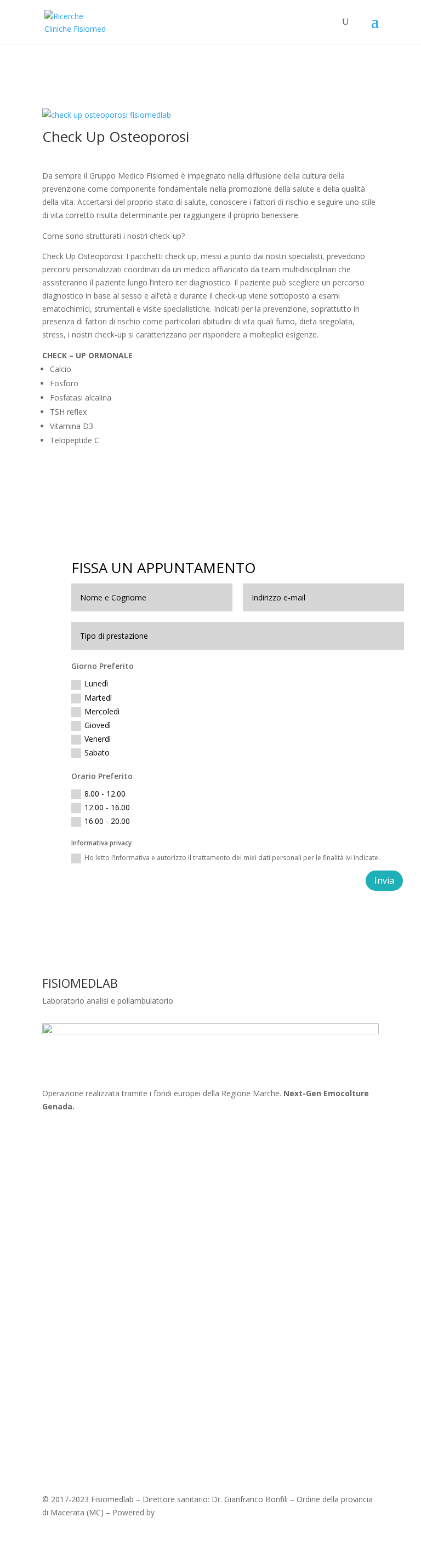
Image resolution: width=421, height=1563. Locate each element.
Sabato (97, 752)
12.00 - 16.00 (107, 807)
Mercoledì (102, 711)
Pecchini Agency (185, 1512)
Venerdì (97, 739)
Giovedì (97, 725)
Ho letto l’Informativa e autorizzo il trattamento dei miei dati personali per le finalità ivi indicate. (232, 857)
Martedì (98, 697)
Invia (384, 880)
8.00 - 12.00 (105, 793)
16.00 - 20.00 (107, 821)
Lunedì (96, 683)
